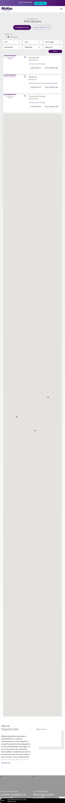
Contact (15, 757)
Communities (22, 27)
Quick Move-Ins (42, 27)
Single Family (14, 37)
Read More (5, 763)
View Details (35, 68)
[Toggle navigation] (61, 9)
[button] (35, 430)
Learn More (40, 3)
